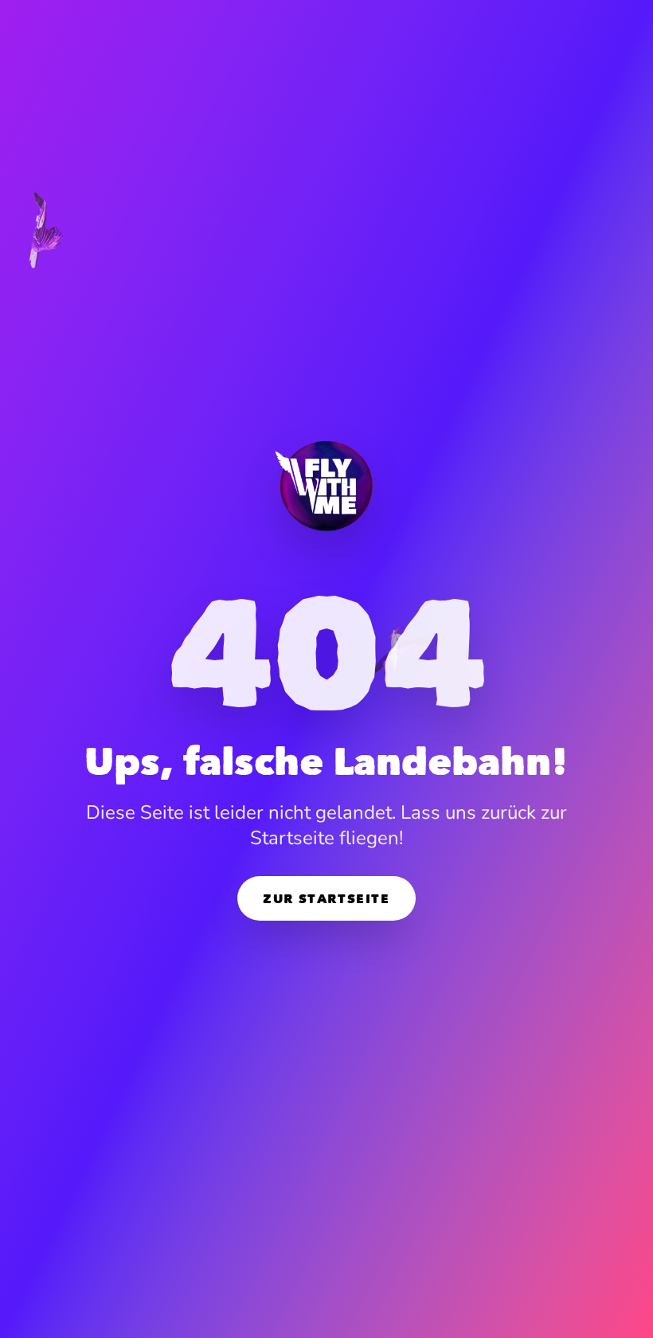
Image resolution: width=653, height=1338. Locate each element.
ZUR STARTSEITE (326, 898)
